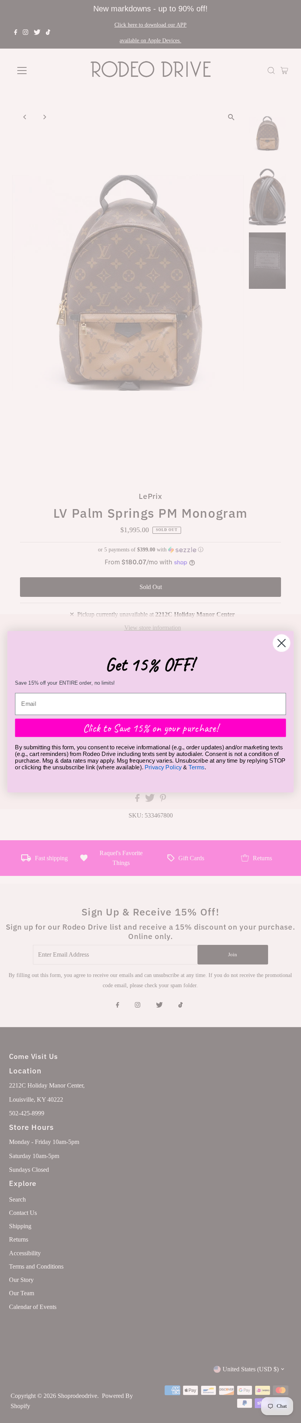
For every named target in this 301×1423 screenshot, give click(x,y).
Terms (196, 767)
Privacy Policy (163, 767)
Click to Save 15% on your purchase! (150, 727)
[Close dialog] (281, 643)
